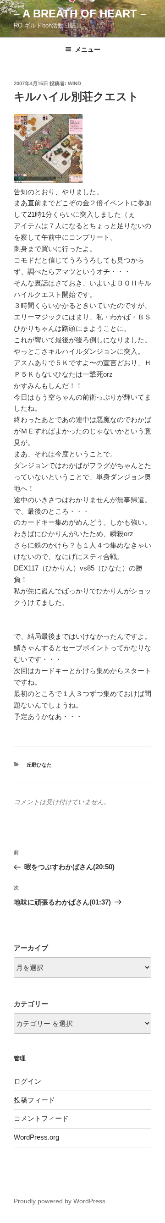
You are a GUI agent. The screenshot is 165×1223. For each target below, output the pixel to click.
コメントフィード (41, 1118)
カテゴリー (31, 1004)
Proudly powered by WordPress (59, 1201)
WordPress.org (36, 1137)
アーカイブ (31, 948)
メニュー (87, 49)
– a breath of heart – (80, 13)
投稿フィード (34, 1100)
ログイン (27, 1081)
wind (74, 83)
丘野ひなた (39, 765)
